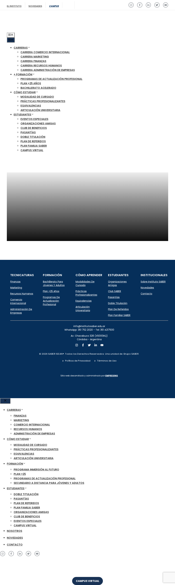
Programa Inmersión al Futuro (36, 469)
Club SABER (114, 291)
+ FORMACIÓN (23, 74)
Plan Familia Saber (34, 146)
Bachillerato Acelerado (38, 88)
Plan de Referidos (33, 141)
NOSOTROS (14, 531)
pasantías (114, 297)
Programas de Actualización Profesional (51, 79)
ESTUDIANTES (22, 114)
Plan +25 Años (31, 83)
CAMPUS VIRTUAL (32, 150)
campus (54, 6)
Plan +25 (20, 474)
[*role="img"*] (131, 5)
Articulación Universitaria (40, 110)
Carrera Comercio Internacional (45, 52)
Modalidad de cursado (37, 97)
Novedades (35, 6)
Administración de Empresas (21, 311)
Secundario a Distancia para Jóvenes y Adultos (49, 483)
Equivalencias (31, 105)
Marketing (16, 287)
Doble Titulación (33, 137)
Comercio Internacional (18, 301)
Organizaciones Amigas (38, 123)
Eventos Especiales (34, 119)
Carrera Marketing (35, 56)
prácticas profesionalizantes (86, 293)
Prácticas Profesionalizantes (43, 101)
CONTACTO (15, 544)
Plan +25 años (51, 291)
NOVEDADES (15, 538)
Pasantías (28, 132)
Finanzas (15, 281)
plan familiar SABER (119, 315)
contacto (146, 293)
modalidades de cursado (85, 283)
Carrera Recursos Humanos (41, 65)
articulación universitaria (83, 308)
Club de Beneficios (34, 128)
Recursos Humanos (21, 293)
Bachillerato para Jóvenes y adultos (54, 283)
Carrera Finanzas (33, 61)
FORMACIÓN (15, 464)
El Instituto (14, 6)
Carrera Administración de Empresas (48, 70)
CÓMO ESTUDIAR (25, 92)
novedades (147, 287)
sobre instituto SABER (153, 281)
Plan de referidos (118, 309)
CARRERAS (21, 48)
